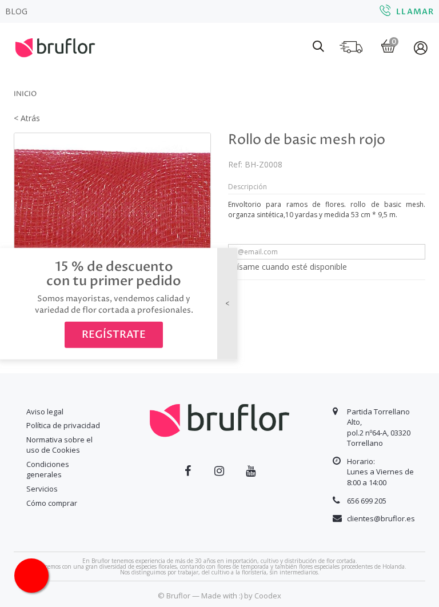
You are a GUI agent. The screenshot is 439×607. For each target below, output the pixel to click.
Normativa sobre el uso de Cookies (59, 445)
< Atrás (27, 118)
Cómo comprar (51, 503)
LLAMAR (415, 11)
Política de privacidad (63, 425)
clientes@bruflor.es (381, 518)
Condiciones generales (47, 469)
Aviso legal (44, 411)
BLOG (16, 11)
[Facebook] (188, 471)
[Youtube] (251, 471)
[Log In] (421, 47)
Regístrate (114, 335)
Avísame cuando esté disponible (287, 266)
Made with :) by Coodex (241, 595)
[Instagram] (219, 471)
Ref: (235, 164)
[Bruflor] (55, 51)
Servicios (42, 489)
